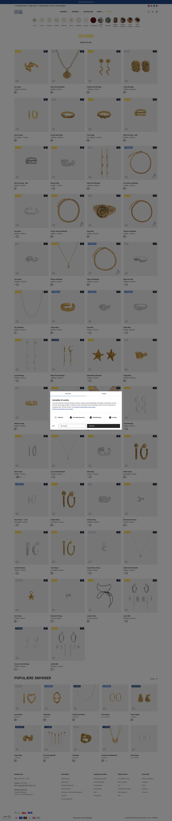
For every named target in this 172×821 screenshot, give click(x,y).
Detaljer (104, 393)
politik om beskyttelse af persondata (85, 407)
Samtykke (68, 393)
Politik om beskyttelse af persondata (62, 409)
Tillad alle (91, 426)
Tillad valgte (63, 426)
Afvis (53, 426)
